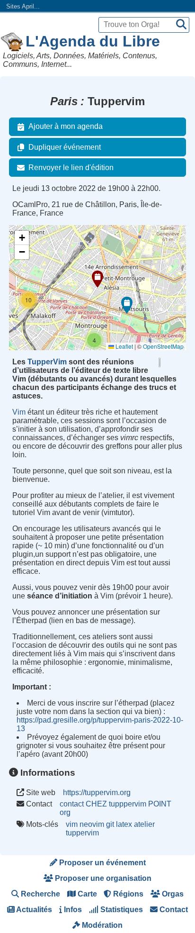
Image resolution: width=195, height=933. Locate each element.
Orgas (172, 894)
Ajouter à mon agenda (65, 126)
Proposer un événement (101, 863)
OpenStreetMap (163, 346)
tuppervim (82, 833)
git (110, 824)
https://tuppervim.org (97, 792)
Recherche (39, 894)
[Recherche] (181, 24)
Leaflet (123, 346)
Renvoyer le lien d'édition (71, 167)
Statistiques (120, 910)
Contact (173, 910)
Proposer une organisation (102, 878)
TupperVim (47, 362)
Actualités (33, 910)
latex (124, 824)
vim (72, 824)
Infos (72, 910)
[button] (97, 279)
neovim (92, 824)
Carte (86, 894)
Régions (127, 894)
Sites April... (23, 6)
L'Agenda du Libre (93, 41)
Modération (101, 925)
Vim (19, 412)
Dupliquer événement (64, 147)
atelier (144, 824)
